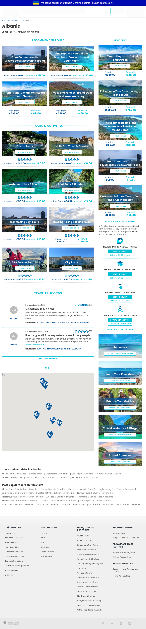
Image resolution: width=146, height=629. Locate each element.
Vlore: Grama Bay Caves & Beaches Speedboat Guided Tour (64, 322)
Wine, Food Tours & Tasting (89, 600)
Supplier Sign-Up (120, 533)
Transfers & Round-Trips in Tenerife (96, 496)
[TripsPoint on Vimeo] (138, 623)
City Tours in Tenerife (48, 504)
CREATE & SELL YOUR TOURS (120, 408)
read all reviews (48, 358)
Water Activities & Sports (109, 473)
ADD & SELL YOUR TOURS (120, 381)
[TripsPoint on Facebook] (121, 623)
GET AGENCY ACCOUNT (120, 462)
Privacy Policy (11, 542)
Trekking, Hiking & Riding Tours (17, 477)
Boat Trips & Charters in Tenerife (18, 493)
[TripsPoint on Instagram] (129, 623)
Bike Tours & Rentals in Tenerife (18, 504)
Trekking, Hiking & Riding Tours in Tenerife (22, 496)
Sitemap (9, 575)
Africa (43, 542)
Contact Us (10, 533)
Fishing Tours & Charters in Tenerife (95, 493)
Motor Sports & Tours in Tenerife (96, 500)
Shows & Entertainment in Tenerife (59, 500)
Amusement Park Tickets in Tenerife (20, 500)
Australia (45, 547)
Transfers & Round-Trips (88, 577)
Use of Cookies (12, 547)
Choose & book (25, 152)
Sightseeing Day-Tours (57, 473)
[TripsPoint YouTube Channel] (112, 623)
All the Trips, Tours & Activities (90, 610)
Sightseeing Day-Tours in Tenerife (117, 489)
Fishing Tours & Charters (88, 559)
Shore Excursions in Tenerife (82, 489)
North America (47, 556)
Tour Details (24, 67)
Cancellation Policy (14, 551)
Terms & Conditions (14, 561)
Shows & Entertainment (87, 586)
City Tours (63, 477)
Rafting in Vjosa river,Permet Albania (59, 348)
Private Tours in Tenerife (53, 489)
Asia (43, 537)
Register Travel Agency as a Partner (125, 570)
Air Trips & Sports (84, 573)
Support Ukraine (72, 3)
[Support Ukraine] (36, 3)
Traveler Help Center (14, 537)
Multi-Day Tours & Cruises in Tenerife (121, 504)
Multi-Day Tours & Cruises (85, 477)
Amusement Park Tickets (88, 582)
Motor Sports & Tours (86, 591)
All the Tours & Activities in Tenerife (20, 489)
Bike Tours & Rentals (45, 477)
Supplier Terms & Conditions (126, 537)
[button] (50, 435)
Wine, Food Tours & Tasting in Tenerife (80, 504)
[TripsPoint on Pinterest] (103, 623)
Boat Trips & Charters (83, 473)
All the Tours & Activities (14, 473)
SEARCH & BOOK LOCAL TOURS (120, 354)
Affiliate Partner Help (122, 557)
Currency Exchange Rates (17, 565)
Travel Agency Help (122, 576)
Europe (21, 20)
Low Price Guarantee (14, 556)
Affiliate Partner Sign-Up (124, 552)
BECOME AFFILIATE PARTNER (120, 435)
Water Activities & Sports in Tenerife (56, 493)
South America (47, 551)
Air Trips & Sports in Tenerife (60, 496)
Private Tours (36, 473)
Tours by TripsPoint (9, 20)
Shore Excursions (84, 540)
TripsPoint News (12, 570)
